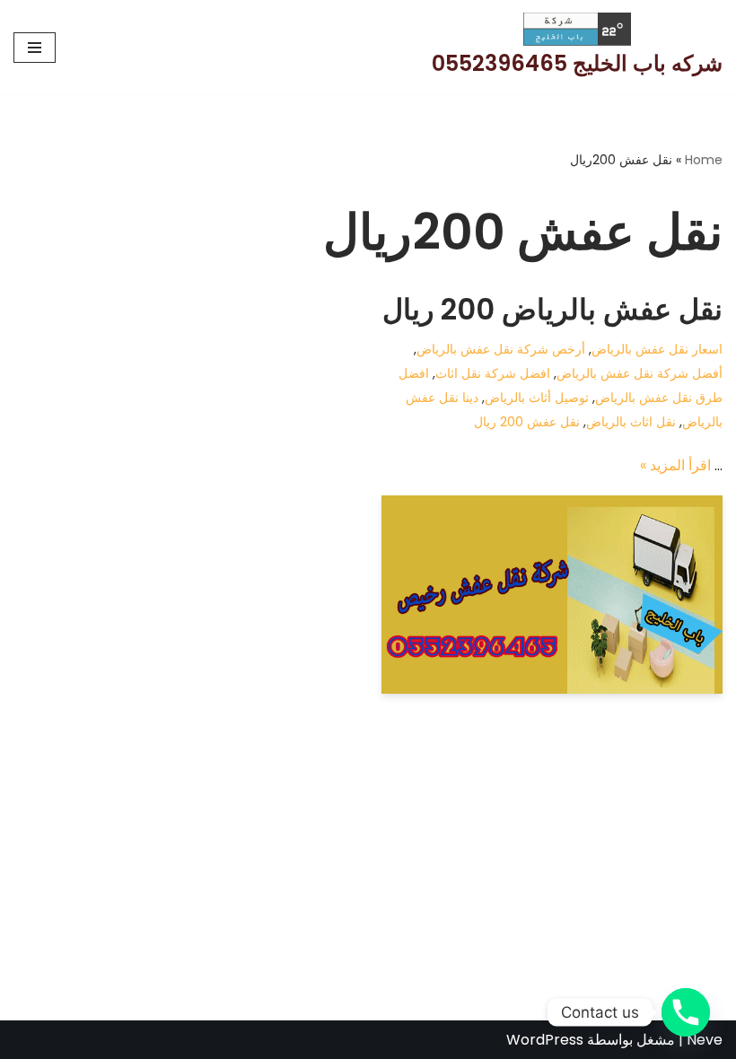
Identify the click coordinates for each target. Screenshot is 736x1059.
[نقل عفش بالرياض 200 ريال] (552, 595)
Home (704, 160)
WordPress (544, 1039)
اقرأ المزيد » (675, 465)
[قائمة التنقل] (34, 47)
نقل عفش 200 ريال (527, 422)
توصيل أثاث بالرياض (537, 398)
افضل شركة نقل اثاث (492, 373)
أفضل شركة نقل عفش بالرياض (639, 373)
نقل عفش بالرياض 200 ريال (552, 309)
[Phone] (686, 1012)
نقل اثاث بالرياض (631, 422)
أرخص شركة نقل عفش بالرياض (500, 349)
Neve (705, 1039)
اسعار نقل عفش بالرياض (657, 349)
